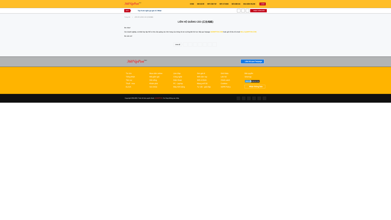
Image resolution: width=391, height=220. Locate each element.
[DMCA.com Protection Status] (252, 81)
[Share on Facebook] (185, 44)
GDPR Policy (226, 87)
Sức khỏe (153, 87)
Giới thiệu (224, 73)
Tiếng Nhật (130, 77)
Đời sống (153, 80)
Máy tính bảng (179, 87)
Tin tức (129, 73)
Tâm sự (129, 80)
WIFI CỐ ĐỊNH (224, 4)
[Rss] (259, 98)
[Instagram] (249, 98)
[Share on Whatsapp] (200, 44)
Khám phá (153, 83)
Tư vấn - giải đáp (204, 87)
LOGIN (263, 4)
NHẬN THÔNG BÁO (259, 10)
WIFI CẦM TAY (211, 4)
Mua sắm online (155, 73)
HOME (192, 4)
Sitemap (248, 77)
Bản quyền (249, 73)
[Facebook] (238, 10)
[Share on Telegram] (205, 44)
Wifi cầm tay (202, 77)
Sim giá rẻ (201, 73)
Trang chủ (127, 17)
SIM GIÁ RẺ (200, 4)
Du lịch (128, 87)
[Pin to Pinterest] (195, 44)
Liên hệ (224, 77)
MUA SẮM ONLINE (249, 4)
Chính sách (225, 80)
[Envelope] (264, 98)
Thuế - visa (130, 83)
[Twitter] (243, 98)
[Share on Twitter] (190, 44)
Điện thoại (177, 80)
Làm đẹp (177, 73)
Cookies (224, 83)
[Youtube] (243, 10)
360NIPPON (158, 98)
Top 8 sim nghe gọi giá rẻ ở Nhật (149, 11)
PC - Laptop (178, 83)
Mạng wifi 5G (202, 83)
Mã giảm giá (154, 77)
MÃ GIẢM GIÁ (236, 4)
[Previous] (133, 10)
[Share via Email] (215, 44)
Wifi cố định (202, 80)
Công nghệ (177, 77)
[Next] (136, 10)
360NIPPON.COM (216, 32)
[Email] (247, 10)
